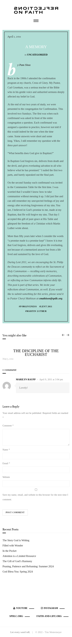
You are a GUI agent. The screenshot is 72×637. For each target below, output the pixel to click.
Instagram (51, 608)
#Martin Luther (36, 311)
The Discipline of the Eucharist (36, 353)
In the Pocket (9, 550)
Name (6, 449)
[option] (36, 352)
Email (6, 463)
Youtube (21, 608)
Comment (8, 425)
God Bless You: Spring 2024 (18, 571)
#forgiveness (28, 306)
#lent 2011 (45, 306)
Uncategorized (37, 54)
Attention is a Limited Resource (19, 556)
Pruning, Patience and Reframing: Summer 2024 (28, 566)
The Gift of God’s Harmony (17, 561)
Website (6, 477)
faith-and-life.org (49, 616)
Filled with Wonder (13, 545)
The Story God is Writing (16, 540)
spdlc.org (16, 616)
